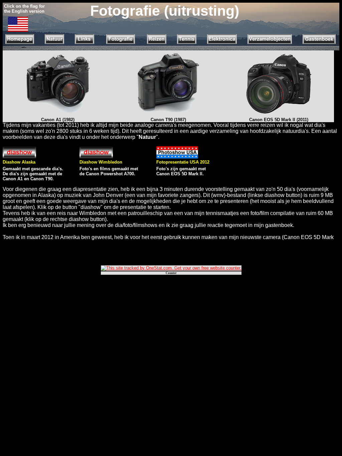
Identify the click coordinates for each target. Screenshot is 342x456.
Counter (171, 273)
